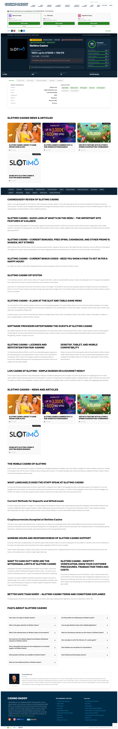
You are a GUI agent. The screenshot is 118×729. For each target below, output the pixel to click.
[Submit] (110, 2)
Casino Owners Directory (91, 713)
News (110, 5)
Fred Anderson (27, 674)
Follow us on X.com (62, 720)
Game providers (70, 189)
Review (24, 26)
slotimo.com (53, 87)
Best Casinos (33, 6)
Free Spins (98, 6)
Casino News (88, 706)
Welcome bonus (29, 189)
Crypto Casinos (67, 6)
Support (11, 192)
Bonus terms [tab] (30, 80)
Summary (11, 189)
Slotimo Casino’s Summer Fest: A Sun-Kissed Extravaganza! (58, 146)
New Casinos (40, 6)
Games (61, 189)
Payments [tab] (52, 80)
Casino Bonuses (58, 6)
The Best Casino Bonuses (92, 701)
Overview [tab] (11, 80)
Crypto (28, 192)
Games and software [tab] (42, 80)
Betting (104, 5)
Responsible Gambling (91, 720)
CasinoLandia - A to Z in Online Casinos (24, 716)
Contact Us (60, 717)
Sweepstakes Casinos (63, 710)
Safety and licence (83, 189)
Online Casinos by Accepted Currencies (95, 710)
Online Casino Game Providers (65, 713)
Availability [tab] (60, 80)
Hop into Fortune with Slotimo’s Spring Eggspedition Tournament (94, 146)
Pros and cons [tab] (20, 80)
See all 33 (108, 30)
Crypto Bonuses (76, 6)
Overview (19, 189)
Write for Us (88, 717)
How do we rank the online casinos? (94, 715)
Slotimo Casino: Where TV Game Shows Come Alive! (22, 146)
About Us (59, 715)
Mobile (101, 189)
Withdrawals (19, 192)
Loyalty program (52, 189)
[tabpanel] (59, 94)
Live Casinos (84, 6)
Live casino (94, 189)
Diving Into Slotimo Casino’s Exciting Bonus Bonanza (21, 177)
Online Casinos (49, 6)
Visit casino (24, 23)
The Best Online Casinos (63, 701)
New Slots (91, 6)
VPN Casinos (60, 706)
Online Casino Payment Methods (93, 708)
